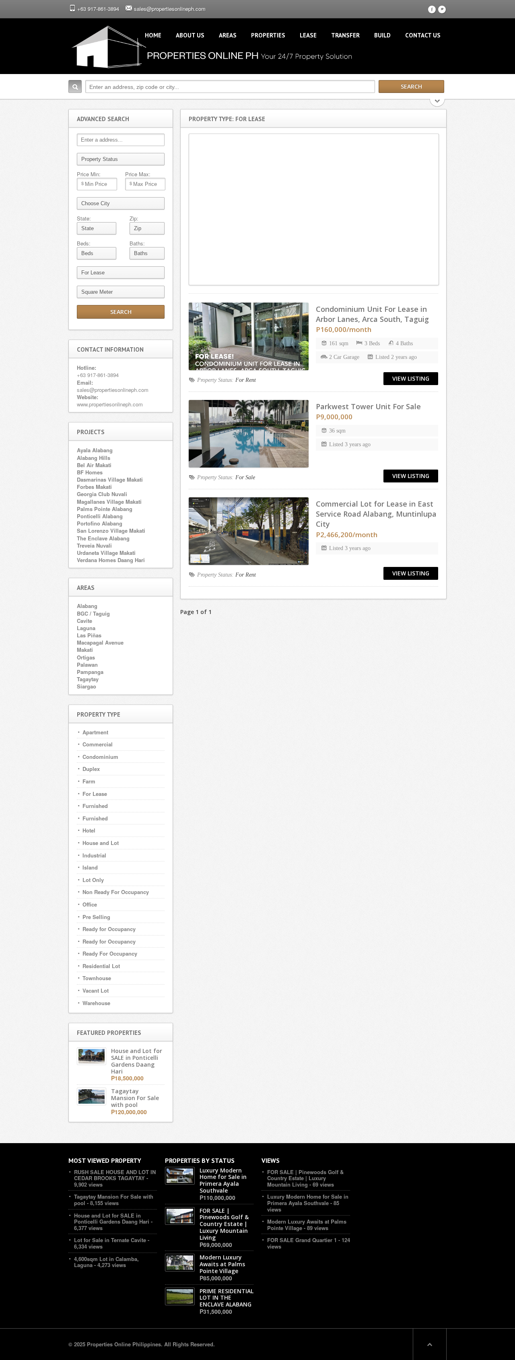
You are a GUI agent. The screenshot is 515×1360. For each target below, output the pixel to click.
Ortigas (86, 657)
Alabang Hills (93, 458)
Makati (85, 649)
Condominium (100, 756)
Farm (88, 781)
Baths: (137, 243)
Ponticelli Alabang (100, 516)
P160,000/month (343, 329)
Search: (75, 86)
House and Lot (100, 843)
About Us (190, 35)
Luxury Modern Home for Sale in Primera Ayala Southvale (307, 1200)
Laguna (86, 628)
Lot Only (93, 880)
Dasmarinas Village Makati (110, 479)
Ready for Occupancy (109, 929)
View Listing (410, 378)
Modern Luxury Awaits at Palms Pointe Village (306, 1225)
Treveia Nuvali (94, 545)
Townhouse (96, 978)
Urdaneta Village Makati (106, 552)
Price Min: (89, 174)
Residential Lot (101, 966)
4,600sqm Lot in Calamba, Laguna (106, 1262)
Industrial (94, 855)
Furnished (95, 806)
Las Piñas (89, 635)
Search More (437, 103)
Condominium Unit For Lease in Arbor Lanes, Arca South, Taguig (372, 314)
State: (84, 218)
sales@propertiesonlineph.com (170, 8)
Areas (228, 35)
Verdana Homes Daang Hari (111, 560)
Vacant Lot (95, 990)
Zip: (134, 218)
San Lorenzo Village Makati (111, 530)
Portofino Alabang (99, 523)
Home (153, 35)
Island (90, 867)
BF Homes (90, 472)
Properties (268, 35)
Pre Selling (96, 917)
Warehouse (96, 1003)
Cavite (84, 620)
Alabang (87, 606)
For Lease (94, 793)
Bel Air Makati (94, 465)
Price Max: (137, 174)
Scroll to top (430, 1344)
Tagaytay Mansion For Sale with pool (113, 1200)
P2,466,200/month (346, 534)
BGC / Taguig (93, 613)
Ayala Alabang (95, 450)
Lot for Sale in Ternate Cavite (110, 1240)
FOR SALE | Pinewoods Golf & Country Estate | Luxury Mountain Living (305, 1178)
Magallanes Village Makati (109, 501)
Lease (308, 35)
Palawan (87, 664)
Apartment (95, 732)
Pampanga (90, 672)
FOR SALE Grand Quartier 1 (302, 1240)
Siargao (86, 686)
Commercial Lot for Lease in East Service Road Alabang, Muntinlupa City (376, 514)
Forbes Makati (94, 486)
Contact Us (423, 35)
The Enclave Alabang (103, 538)
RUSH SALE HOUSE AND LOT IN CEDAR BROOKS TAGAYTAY (115, 1175)
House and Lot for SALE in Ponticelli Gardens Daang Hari (111, 1219)
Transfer (345, 35)
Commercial (97, 744)
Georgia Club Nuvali (102, 494)
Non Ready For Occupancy (115, 892)
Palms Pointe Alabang (104, 509)
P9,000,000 (334, 416)
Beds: (84, 243)
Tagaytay (88, 679)
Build (382, 35)
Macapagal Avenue (100, 642)
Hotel (88, 830)
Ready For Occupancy (109, 953)
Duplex (91, 769)
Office (89, 904)
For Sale (245, 477)
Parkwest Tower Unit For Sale (368, 406)
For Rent (245, 380)
